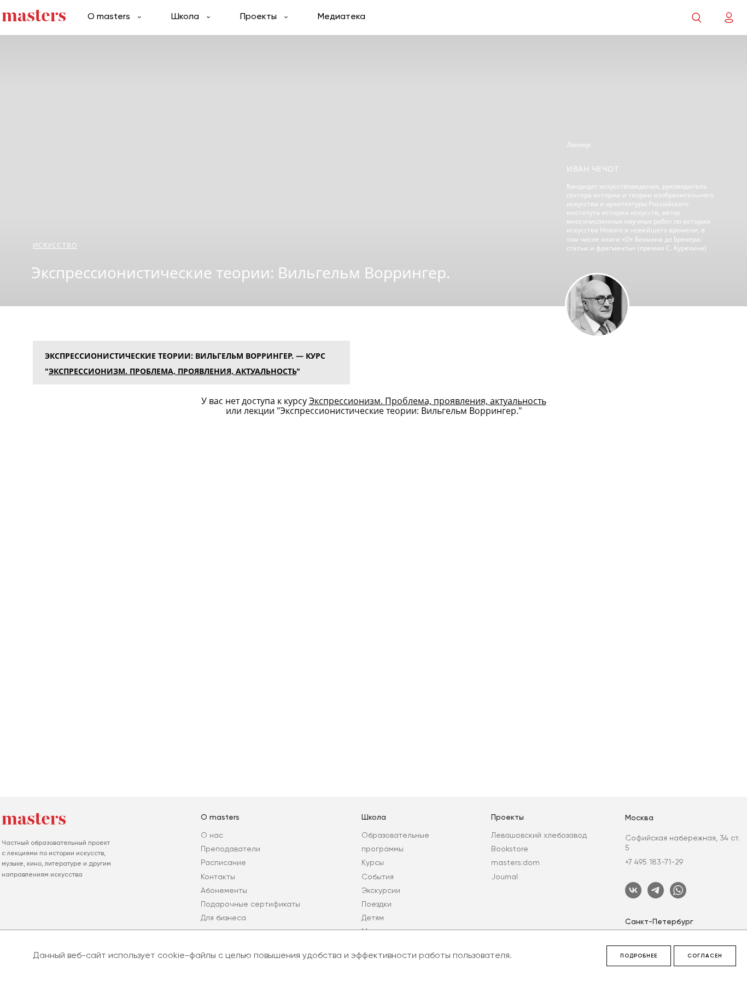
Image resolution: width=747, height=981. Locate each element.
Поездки (376, 904)
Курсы (372, 862)
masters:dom (515, 862)
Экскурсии (380, 890)
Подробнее (638, 956)
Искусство (55, 245)
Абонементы (224, 890)
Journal (504, 876)
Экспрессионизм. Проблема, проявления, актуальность (172, 371)
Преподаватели (230, 848)
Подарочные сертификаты (250, 904)
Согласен (704, 956)
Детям (372, 917)
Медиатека (341, 16)
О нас (212, 835)
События (377, 876)
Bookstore (509, 848)
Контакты (218, 876)
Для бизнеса (223, 917)
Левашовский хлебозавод (539, 835)
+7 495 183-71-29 (654, 861)
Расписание (223, 862)
